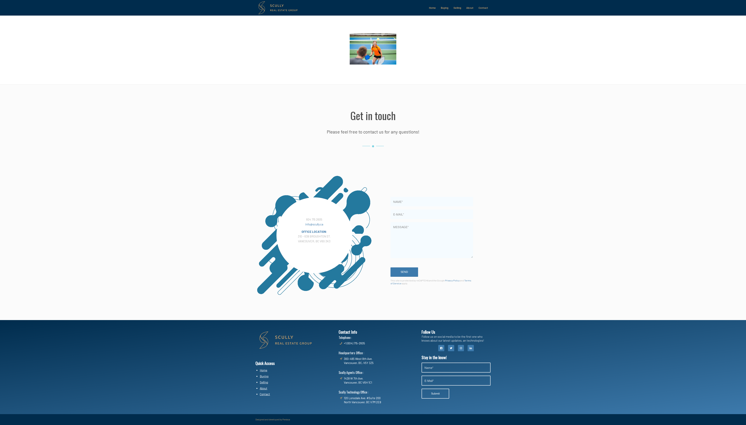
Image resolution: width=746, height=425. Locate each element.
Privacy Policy (452, 280)
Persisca (286, 419)
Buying (264, 376)
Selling (264, 382)
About (263, 388)
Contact (265, 394)
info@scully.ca (314, 224)
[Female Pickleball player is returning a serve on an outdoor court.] (373, 49)
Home (263, 370)
